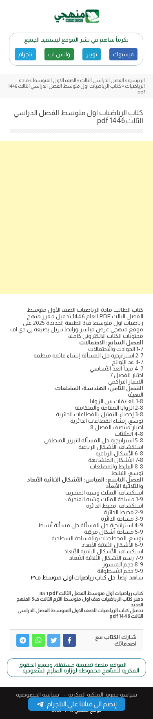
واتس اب (59, 54)
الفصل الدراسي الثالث (102, 80)
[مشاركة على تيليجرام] (22, 640)
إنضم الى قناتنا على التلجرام (82, 704)
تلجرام (25, 54)
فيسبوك (123, 54)
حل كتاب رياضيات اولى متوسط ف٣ (73, 577)
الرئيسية (136, 80)
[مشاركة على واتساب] (38, 640)
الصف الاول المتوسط (54, 80)
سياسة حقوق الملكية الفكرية (102, 694)
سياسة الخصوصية (37, 694)
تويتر (91, 54)
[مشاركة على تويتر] (53, 640)
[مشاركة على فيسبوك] (69, 640)
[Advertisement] (76, 217)
